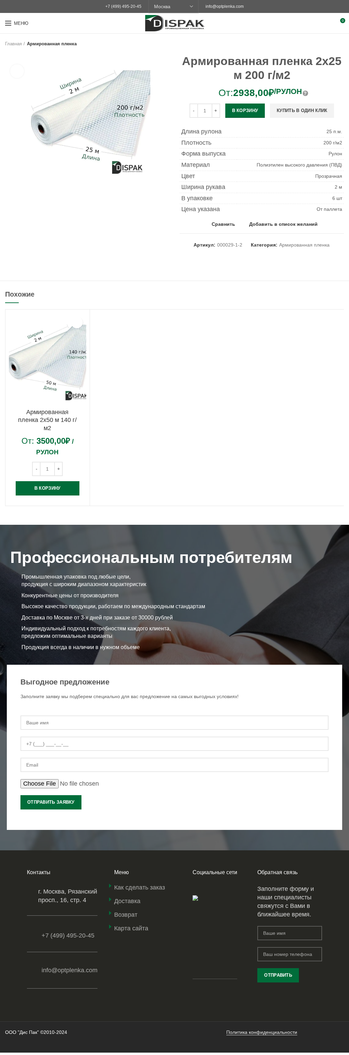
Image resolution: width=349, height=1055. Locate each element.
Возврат (125, 914)
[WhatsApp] (197, 888)
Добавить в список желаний (283, 224)
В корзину (245, 110)
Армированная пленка (52, 43)
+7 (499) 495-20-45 (123, 6)
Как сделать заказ (139, 887)
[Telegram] (214, 888)
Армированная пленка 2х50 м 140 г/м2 (47, 420)
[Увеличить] (17, 71)
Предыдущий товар (326, 44)
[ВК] (205, 888)
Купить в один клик (302, 110)
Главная (13, 43)
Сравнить (223, 224)
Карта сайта (131, 928)
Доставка (127, 901)
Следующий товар (340, 44)
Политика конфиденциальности (261, 1032)
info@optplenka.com (225, 6)
